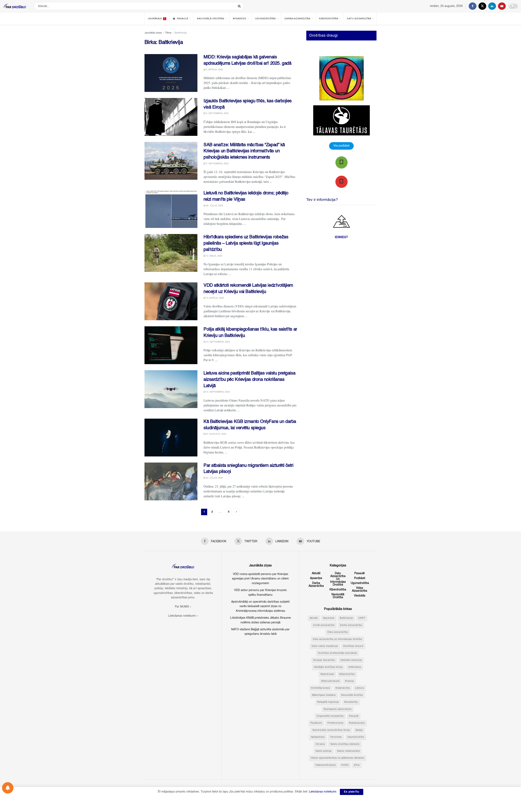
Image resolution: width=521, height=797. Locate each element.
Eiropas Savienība (324, 660)
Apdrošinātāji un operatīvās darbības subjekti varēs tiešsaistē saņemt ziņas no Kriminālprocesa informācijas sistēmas (260, 606)
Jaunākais (156, 19)
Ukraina (320, 744)
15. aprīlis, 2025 (214, 298)
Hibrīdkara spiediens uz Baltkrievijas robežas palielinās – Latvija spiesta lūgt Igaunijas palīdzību (246, 243)
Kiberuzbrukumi (330, 681)
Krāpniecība (343, 688)
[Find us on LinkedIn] (492, 6)
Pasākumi (316, 723)
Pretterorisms (335, 723)
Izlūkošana (354, 667)
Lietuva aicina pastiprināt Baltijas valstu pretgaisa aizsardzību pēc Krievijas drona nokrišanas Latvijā (249, 379)
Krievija (349, 681)
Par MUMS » (183, 606)
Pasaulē (182, 19)
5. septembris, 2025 (217, 164)
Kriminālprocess (320, 688)
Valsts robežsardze (348, 751)
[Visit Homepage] (15, 6)
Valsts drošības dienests (345, 744)
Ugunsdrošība (265, 19)
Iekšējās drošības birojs (328, 667)
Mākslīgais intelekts (324, 695)
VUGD (345, 765)
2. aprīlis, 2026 (214, 70)
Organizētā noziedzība (330, 716)
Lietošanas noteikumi (322, 791)
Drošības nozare (353, 646)
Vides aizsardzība (359, 589)
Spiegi (359, 730)
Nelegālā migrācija (328, 702)
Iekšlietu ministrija (351, 660)
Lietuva (359, 688)
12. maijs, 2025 (213, 256)
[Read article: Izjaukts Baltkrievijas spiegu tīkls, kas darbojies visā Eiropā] (170, 117)
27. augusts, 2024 (215, 434)
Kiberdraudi (327, 674)
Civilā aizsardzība (324, 625)
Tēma (168, 33)
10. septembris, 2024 (217, 392)
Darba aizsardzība (297, 19)
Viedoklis (359, 595)
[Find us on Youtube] (502, 6)
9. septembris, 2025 (217, 113)
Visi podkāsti (341, 145)
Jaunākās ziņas (153, 33)
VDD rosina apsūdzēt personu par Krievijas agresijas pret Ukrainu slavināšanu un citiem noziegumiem (260, 579)
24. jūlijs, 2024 (214, 478)
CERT (361, 618)
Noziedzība (351, 702)
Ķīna (357, 765)
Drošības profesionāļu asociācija (337, 653)
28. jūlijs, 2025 (214, 206)
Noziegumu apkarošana (337, 709)
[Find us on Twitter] (482, 6)
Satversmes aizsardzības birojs (331, 730)
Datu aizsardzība (359, 19)
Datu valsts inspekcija (325, 646)
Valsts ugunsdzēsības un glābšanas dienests (337, 758)
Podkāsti (359, 578)
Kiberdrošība (328, 19)
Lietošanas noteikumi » (183, 615)
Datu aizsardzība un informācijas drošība (338, 579)
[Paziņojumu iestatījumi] (7, 788)
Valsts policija (323, 751)
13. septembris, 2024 (217, 342)
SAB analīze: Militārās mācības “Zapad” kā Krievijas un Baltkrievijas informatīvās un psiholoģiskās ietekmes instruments (244, 151)
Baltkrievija (181, 33)
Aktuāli (316, 573)
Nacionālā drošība (210, 19)
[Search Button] (240, 6)
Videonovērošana (325, 765)
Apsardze (239, 19)
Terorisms (336, 737)
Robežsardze (357, 723)
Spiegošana (318, 737)
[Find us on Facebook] (472, 6)
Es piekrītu (351, 791)
